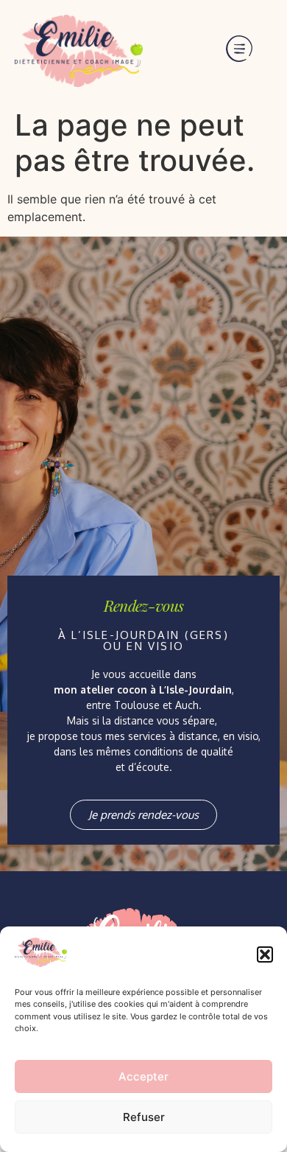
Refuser (144, 1117)
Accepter (143, 1076)
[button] (265, 954)
